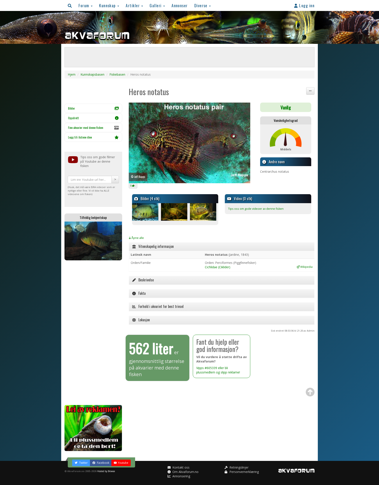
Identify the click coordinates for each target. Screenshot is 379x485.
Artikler (133, 5)
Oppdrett (73, 117)
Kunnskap (108, 5)
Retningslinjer (238, 467)
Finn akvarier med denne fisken (85, 127)
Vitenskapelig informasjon (155, 246)
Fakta (141, 293)
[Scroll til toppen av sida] (310, 392)
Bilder (71, 108)
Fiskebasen (117, 74)
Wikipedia (306, 266)
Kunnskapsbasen (92, 74)
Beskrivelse (145, 279)
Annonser (180, 5)
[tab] (222, 246)
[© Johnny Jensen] (146, 212)
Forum (84, 5)
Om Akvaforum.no (185, 472)
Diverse (201, 5)
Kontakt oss (181, 467)
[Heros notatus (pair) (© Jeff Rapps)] (189, 143)
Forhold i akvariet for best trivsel (160, 306)
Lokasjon (143, 319)
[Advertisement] (93, 332)
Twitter (83, 463)
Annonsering (181, 476)
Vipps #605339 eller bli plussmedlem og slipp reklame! (218, 370)
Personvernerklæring (244, 472)
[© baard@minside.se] (175, 212)
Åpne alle (137, 238)
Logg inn (306, 5)
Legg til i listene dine (80, 137)
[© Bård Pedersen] (204, 212)
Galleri (156, 5)
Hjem (71, 74)
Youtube (123, 463)
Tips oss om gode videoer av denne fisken (256, 209)
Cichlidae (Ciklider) (217, 267)
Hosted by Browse (106, 471)
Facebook (102, 463)
